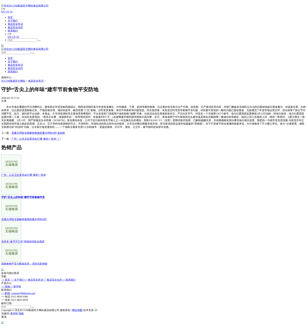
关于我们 (13, 20)
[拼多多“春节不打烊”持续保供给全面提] (11, 238)
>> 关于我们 (17, 279)
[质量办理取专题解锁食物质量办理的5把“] (11, 216)
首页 (10, 17)
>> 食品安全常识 (33, 279)
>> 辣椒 (5, 286)
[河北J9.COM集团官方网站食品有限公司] (24, 5)
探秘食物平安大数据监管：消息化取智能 (24, 263)
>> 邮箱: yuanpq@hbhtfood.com (18, 293)
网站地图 (77, 310)
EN (3, 11)
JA (11, 11)
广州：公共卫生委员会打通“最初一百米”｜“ (36, 138)
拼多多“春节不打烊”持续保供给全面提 (22, 241)
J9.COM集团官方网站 (13, 81)
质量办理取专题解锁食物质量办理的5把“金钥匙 (38, 133)
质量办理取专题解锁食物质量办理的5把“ (24, 219)
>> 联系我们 (69, 279)
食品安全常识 (15, 24)
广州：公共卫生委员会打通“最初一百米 (23, 175)
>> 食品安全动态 (52, 279)
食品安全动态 (15, 27)
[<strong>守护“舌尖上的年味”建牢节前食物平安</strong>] (11, 194)
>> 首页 (5, 279)
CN (7, 11)
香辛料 (14, 313)
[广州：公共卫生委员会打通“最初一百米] (11, 172)
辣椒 (21, 313)
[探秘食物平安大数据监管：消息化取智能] (11, 260)
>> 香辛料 (15, 286)
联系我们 (13, 30)
